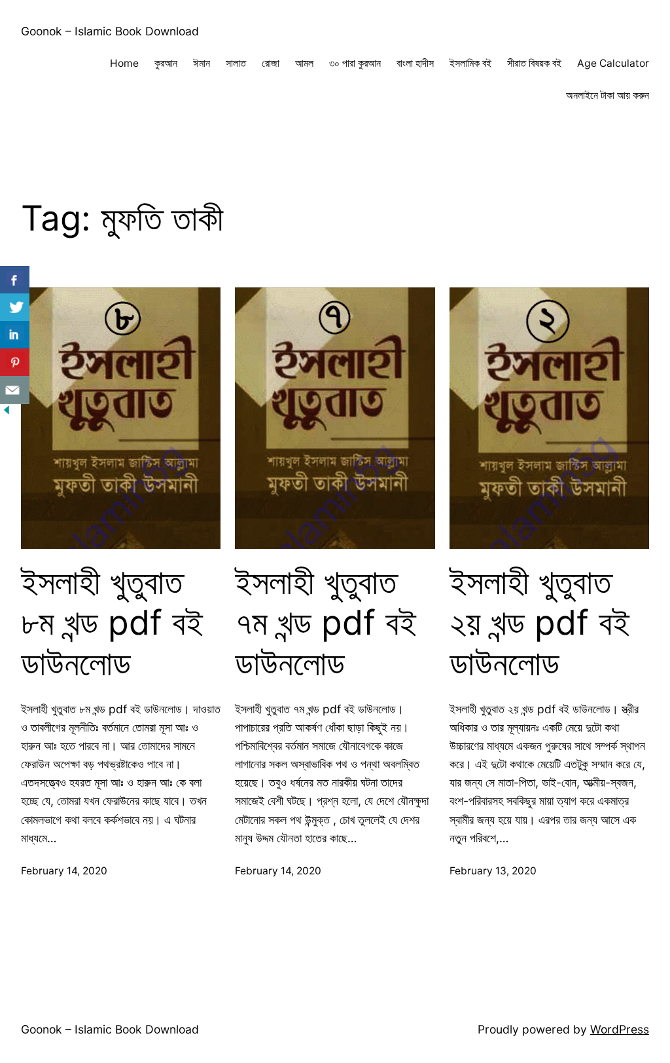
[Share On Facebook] (14, 280)
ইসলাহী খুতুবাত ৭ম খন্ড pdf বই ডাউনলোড (325, 623)
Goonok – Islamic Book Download (110, 31)
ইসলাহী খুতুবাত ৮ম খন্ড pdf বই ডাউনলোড (112, 623)
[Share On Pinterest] (14, 362)
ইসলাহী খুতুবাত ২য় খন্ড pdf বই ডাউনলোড (539, 623)
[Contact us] (14, 390)
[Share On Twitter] (14, 307)
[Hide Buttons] (6, 412)
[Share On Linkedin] (14, 335)
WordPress (619, 1029)
